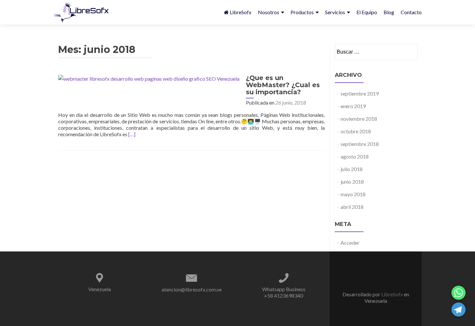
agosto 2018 (355, 156)
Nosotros (268, 12)
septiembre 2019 (360, 93)
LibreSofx (240, 12)
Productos (302, 12)
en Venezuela (386, 297)
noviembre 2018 (359, 119)
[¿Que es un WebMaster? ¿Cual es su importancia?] (148, 78)
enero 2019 (353, 106)
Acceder (350, 242)
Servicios (335, 12)
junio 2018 (352, 181)
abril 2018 (352, 207)
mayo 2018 (353, 194)
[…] (131, 134)
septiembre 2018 (360, 144)
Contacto (411, 12)
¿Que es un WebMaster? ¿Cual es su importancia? (283, 85)
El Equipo (366, 12)
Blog (389, 12)
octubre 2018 (356, 131)
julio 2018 (352, 169)
